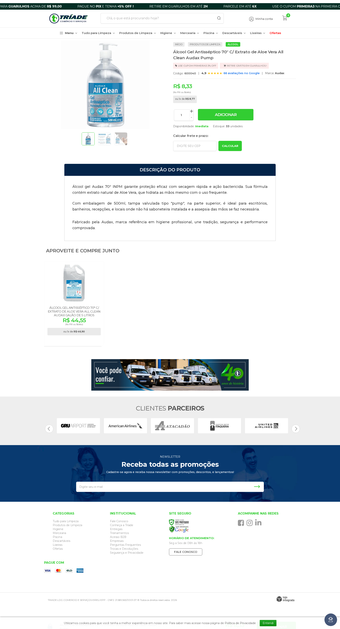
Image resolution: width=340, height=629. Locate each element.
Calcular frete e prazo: (190, 136)
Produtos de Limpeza (205, 44)
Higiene (58, 529)
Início (179, 44)
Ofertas (58, 549)
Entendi (268, 623)
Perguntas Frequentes (125, 545)
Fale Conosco (119, 521)
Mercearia (59, 533)
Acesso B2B (118, 537)
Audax (279, 73)
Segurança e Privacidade (126, 552)
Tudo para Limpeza (66, 521)
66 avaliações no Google (242, 73)
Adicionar (226, 114)
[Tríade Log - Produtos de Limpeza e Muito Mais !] (70, 18)
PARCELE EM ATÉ (218, 6)
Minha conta (264, 19)
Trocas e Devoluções (124, 549)
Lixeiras (57, 545)
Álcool (233, 44)
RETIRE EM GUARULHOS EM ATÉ (157, 6)
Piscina (57, 537)
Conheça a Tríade (121, 525)
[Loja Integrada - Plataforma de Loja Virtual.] (285, 599)
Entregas (116, 529)
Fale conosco (185, 552)
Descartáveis (61, 541)
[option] (78, 425)
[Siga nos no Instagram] (251, 522)
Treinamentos (119, 533)
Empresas (117, 541)
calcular (230, 146)
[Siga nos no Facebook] (242, 522)
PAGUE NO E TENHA (84, 6)
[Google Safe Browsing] (198, 529)
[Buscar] (218, 18)
